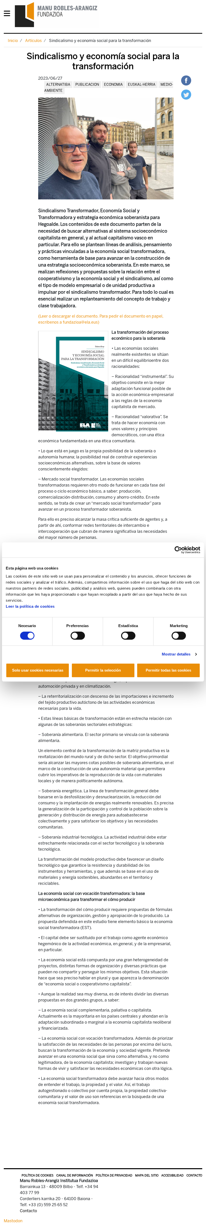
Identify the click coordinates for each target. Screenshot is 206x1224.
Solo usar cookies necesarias (37, 670)
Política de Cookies (38, 1175)
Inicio (13, 40)
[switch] (78, 636)
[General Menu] (8, 14)
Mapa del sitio (147, 1175)
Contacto (194, 1175)
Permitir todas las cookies (168, 670)
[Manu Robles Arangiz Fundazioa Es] (56, 14)
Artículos (33, 40)
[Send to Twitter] (186, 94)
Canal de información (74, 1175)
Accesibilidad (172, 1175)
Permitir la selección (103, 670)
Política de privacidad (114, 1175)
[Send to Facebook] (186, 80)
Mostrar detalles (176, 654)
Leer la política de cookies (30, 606)
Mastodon (13, 1220)
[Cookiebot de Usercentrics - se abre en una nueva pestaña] (178, 550)
